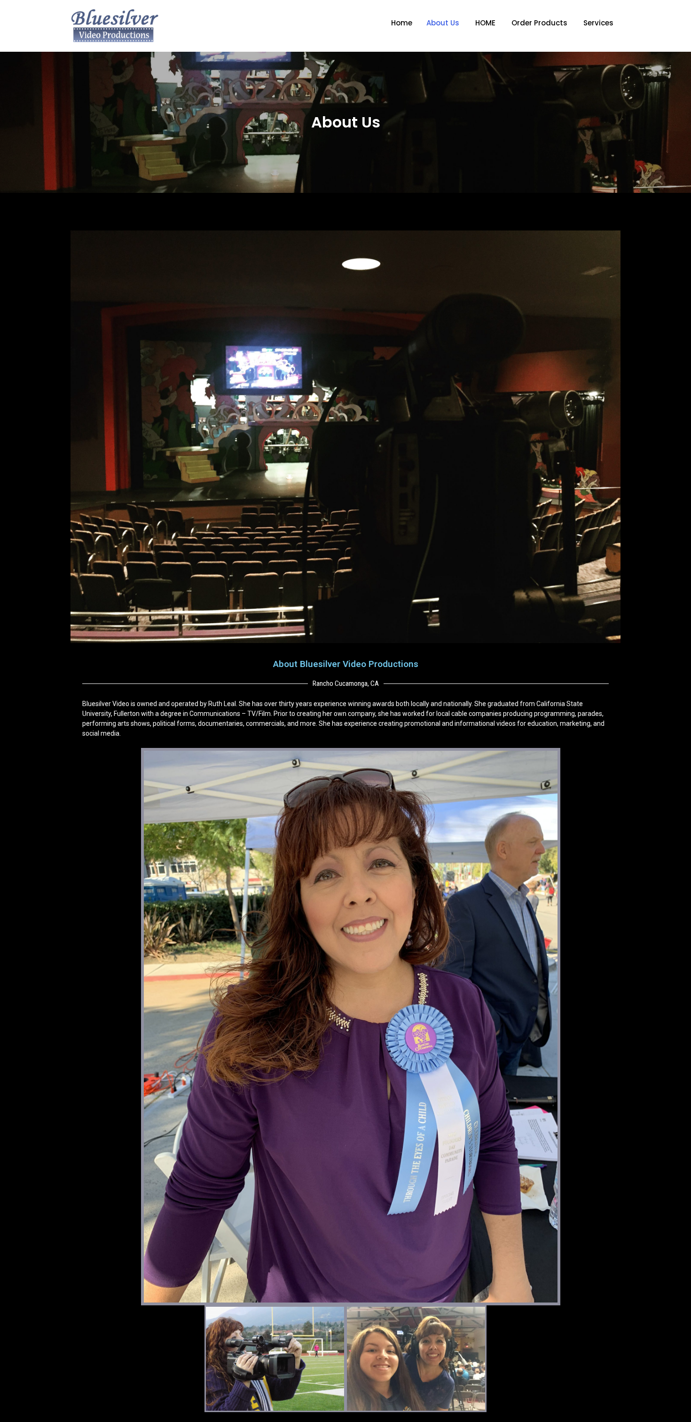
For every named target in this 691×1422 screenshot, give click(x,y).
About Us (442, 23)
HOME (485, 23)
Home (401, 23)
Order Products (539, 23)
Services (598, 23)
